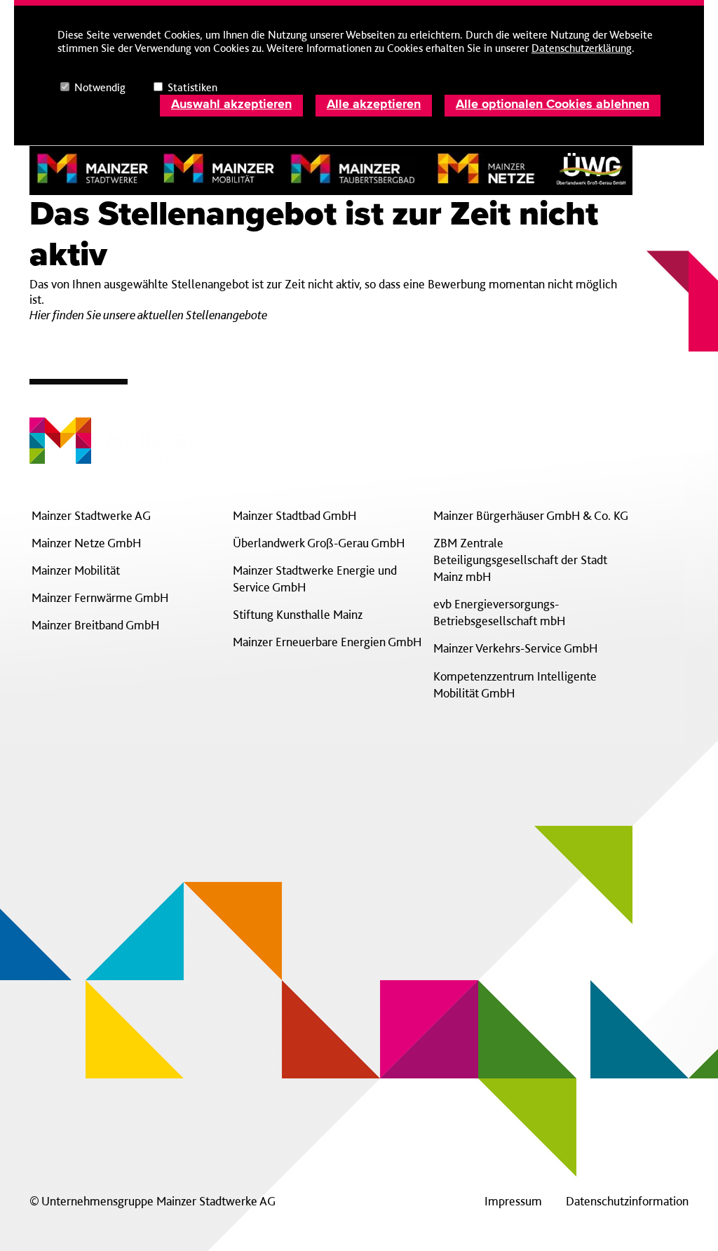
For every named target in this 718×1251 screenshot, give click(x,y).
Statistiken (192, 87)
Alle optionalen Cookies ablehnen (552, 104)
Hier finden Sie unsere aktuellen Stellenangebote (148, 314)
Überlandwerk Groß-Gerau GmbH (319, 542)
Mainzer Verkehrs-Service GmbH (515, 648)
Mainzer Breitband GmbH (95, 624)
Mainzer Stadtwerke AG (91, 515)
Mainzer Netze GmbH (86, 542)
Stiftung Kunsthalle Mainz (298, 614)
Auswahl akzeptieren (231, 104)
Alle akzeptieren (374, 104)
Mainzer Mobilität (76, 570)
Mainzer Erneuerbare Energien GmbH (327, 641)
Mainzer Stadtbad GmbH (294, 515)
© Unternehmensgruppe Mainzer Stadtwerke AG (152, 1200)
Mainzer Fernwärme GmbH (100, 597)
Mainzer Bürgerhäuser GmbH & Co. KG (530, 515)
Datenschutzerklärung (581, 48)
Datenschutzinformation (627, 1200)
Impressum (513, 1200)
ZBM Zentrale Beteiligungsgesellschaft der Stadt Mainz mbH (520, 559)
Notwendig (100, 87)
